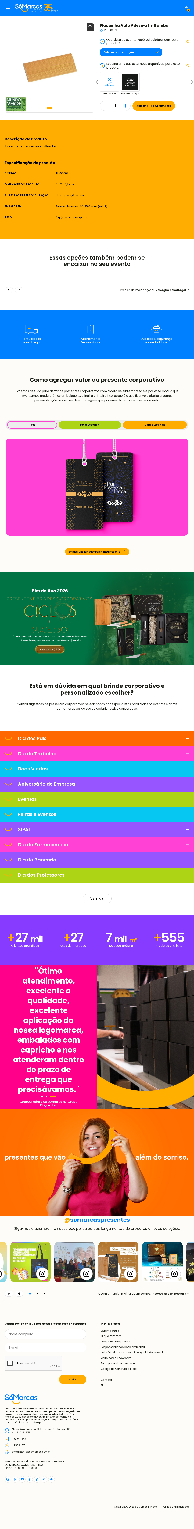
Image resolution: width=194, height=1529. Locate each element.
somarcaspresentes (97, 1220)
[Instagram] (8, 1479)
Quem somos (110, 1331)
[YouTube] (22, 1479)
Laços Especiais (89, 424)
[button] (49, 108)
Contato (106, 1380)
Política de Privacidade (176, 1506)
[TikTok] (37, 1479)
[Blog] (51, 1479)
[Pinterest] (44, 1479)
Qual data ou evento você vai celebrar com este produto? (140, 41)
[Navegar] (42, 1096)
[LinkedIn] (15, 1479)
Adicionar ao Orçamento (153, 106)
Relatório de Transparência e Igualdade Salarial (132, 1352)
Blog (103, 1385)
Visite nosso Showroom (116, 1358)
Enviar (73, 1379)
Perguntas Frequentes (115, 1341)
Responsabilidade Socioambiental (123, 1347)
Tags (32, 424)
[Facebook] (30, 1479)
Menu (8, 8)
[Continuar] (19, 1294)
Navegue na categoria (172, 290)
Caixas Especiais (155, 424)
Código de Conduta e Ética (119, 1369)
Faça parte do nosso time (118, 1363)
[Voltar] (9, 1294)
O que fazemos (111, 1336)
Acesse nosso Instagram (171, 1293)
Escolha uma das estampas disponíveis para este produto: (141, 65)
